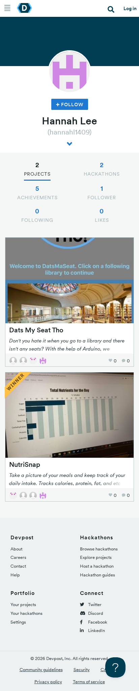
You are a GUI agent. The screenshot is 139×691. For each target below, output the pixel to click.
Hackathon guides (97, 575)
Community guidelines (41, 669)
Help (15, 575)
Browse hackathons (99, 549)
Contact (18, 566)
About (16, 549)
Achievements (37, 192)
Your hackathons (26, 613)
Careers (18, 557)
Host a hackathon (97, 566)
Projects (37, 169)
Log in (130, 8)
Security (82, 669)
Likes (102, 215)
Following (37, 215)
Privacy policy (48, 682)
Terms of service (89, 682)
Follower (101, 192)
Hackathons (102, 169)
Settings (18, 622)
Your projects (23, 604)
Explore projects (96, 557)
